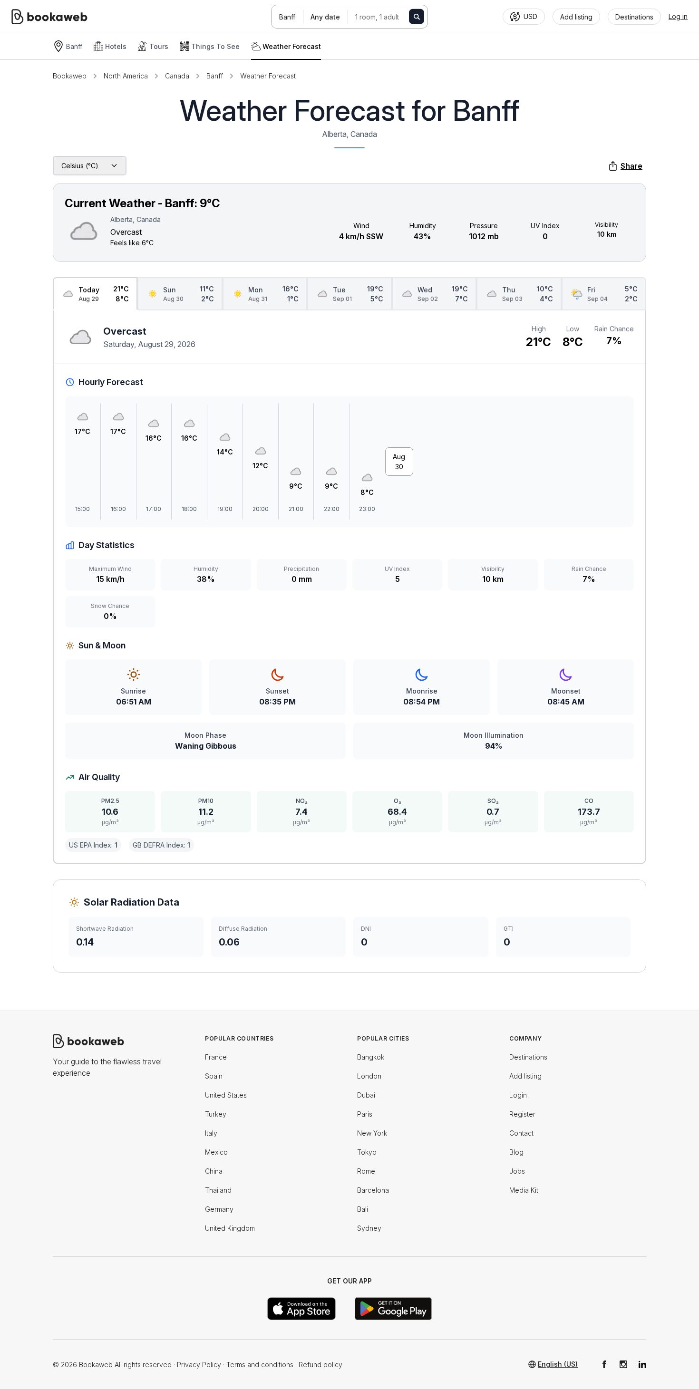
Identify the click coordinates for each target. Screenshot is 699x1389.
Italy (211, 1133)
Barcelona (373, 1190)
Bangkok (370, 1057)
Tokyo (367, 1152)
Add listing (525, 1076)
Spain (214, 1076)
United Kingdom (230, 1228)
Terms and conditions (259, 1364)
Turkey (215, 1114)
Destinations (528, 1057)
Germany (219, 1209)
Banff (287, 17)
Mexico (216, 1152)
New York (372, 1133)
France (216, 1057)
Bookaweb (70, 76)
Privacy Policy (199, 1364)
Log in (678, 16)
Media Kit (523, 1190)
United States (226, 1095)
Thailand (218, 1190)
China (214, 1171)
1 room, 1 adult (377, 17)
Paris (364, 1114)
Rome (366, 1171)
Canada (177, 76)
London (369, 1076)
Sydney (369, 1228)
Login (518, 1095)
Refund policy (320, 1364)
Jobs (517, 1171)
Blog (516, 1152)
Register (522, 1114)
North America (126, 76)
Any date (325, 17)
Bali (362, 1209)
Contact (521, 1133)
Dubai (366, 1095)
